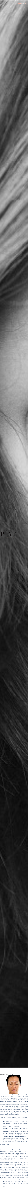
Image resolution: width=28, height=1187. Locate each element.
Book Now (22, 3)
